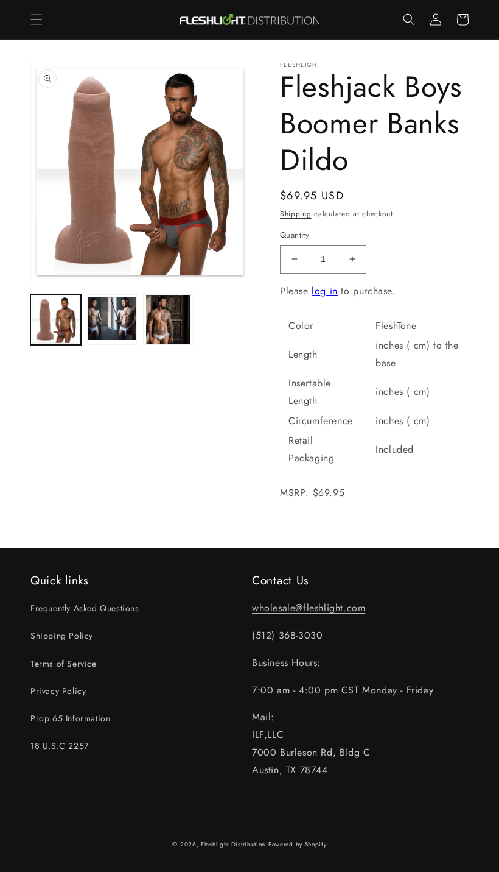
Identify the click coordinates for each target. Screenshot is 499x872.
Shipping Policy (61, 635)
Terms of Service (63, 664)
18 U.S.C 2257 (59, 746)
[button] (36, 19)
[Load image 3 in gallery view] (168, 319)
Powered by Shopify (297, 844)
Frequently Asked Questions (84, 608)
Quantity (294, 235)
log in (325, 291)
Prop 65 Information (70, 718)
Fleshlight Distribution (233, 844)
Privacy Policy (58, 691)
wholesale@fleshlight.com (308, 608)
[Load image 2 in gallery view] (112, 319)
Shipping (296, 213)
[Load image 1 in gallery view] (55, 319)
